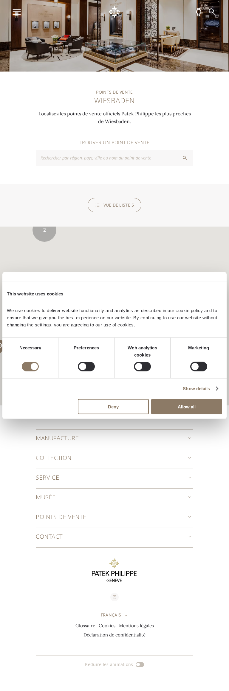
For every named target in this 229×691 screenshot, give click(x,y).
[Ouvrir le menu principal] (17, 12)
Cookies (107, 625)
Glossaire (85, 625)
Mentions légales (136, 625)
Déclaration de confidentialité (114, 635)
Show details (196, 388)
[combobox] (114, 158)
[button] (44, 230)
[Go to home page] (114, 12)
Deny (113, 406)
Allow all (187, 406)
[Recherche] (212, 12)
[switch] (86, 366)
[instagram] (114, 597)
